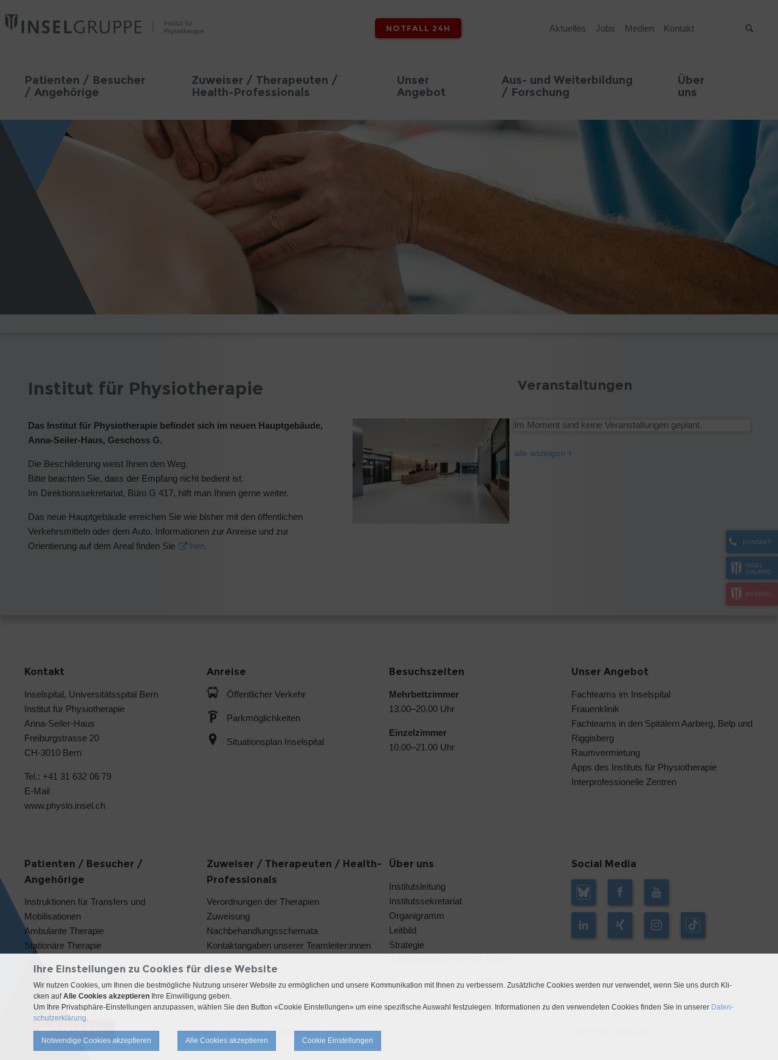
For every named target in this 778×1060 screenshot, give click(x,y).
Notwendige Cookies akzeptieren (96, 1040)
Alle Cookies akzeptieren (226, 1040)
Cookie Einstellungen (337, 1040)
